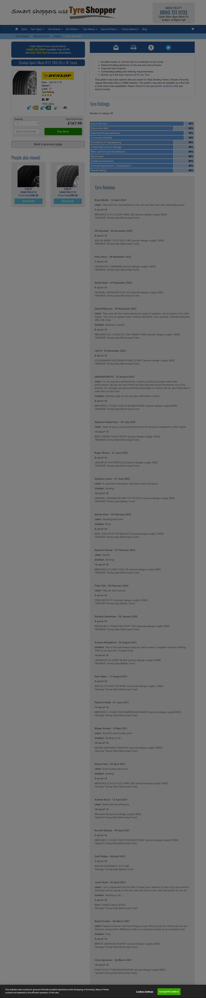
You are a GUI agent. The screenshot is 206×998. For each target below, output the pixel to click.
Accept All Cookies (169, 991)
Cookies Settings (144, 991)
